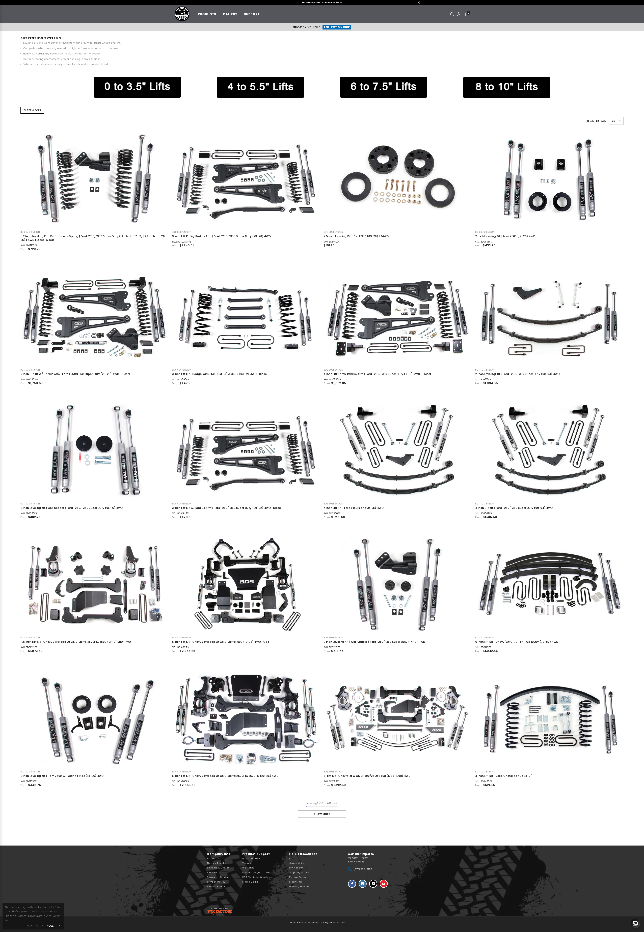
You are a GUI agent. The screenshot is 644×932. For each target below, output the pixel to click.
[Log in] (459, 14)
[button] (616, 121)
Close (418, 2)
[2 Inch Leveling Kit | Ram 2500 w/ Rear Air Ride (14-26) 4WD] (94, 718)
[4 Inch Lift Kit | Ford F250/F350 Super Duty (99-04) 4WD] (549, 450)
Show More (322, 814)
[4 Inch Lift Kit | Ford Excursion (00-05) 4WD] (398, 450)
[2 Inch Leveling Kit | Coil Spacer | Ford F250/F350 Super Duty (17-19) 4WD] (398, 584)
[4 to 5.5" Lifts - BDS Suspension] (260, 87)
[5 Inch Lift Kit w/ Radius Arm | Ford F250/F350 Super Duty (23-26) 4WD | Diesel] (94, 316)
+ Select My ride (337, 27)
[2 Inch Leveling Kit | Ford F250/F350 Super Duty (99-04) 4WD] (549, 316)
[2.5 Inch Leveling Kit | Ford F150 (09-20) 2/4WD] (398, 179)
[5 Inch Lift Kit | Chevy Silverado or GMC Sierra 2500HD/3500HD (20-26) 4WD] (246, 718)
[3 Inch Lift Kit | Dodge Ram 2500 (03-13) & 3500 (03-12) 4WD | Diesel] (246, 316)
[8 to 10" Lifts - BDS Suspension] (506, 87)
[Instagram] (363, 884)
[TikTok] (373, 884)
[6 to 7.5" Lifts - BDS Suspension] (383, 87)
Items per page (596, 121)
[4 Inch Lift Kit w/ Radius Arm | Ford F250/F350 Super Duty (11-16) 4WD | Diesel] (398, 316)
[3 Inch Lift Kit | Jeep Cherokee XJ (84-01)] (549, 718)
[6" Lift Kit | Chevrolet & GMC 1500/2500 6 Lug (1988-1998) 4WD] (398, 718)
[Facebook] (352, 884)
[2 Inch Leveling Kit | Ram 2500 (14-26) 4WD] (549, 179)
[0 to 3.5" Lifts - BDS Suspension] (137, 87)
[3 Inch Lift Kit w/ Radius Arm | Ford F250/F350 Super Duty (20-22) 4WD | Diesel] (246, 450)
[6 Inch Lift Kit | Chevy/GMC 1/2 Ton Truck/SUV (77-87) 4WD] (549, 584)
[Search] (452, 14)
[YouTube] (384, 884)
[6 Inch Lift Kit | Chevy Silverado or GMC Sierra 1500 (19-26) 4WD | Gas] (246, 584)
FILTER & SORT (32, 110)
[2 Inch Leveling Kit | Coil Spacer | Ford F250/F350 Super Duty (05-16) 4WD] (94, 450)
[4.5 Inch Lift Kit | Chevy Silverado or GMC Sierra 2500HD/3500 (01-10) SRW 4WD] (94, 584)
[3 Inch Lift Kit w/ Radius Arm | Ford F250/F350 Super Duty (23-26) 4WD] (246, 179)
